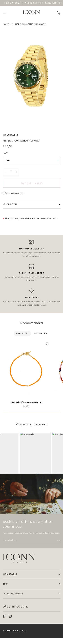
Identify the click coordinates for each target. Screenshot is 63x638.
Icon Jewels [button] (10, 574)
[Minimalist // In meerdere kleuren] (26, 369)
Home (6, 24)
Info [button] (5, 584)
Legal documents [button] (13, 593)
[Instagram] (10, 616)
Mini (8, 160)
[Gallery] (31, 75)
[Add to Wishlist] (47, 344)
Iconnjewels (10, 135)
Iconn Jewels (13, 631)
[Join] (56, 540)
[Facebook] (4, 616)
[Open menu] (7, 13)
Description (10, 204)
